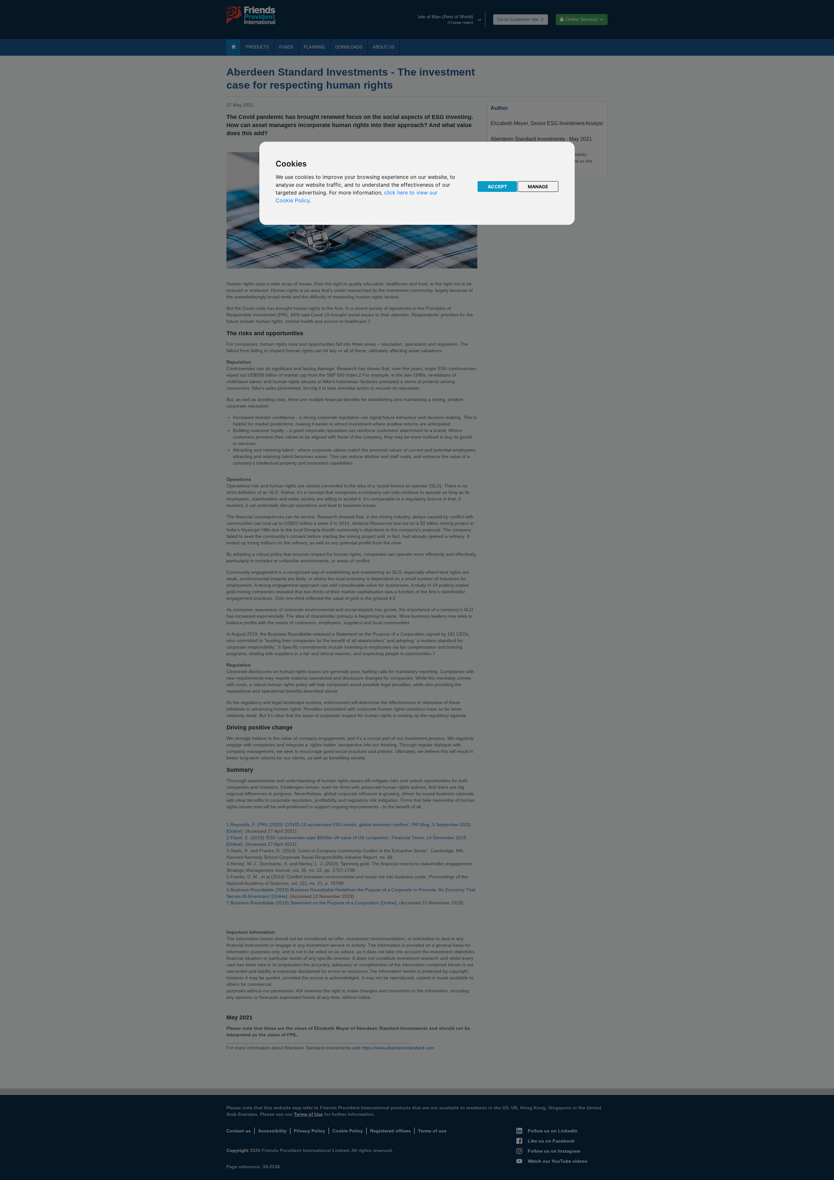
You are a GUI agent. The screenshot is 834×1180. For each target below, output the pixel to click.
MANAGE (538, 186)
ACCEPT (497, 186)
